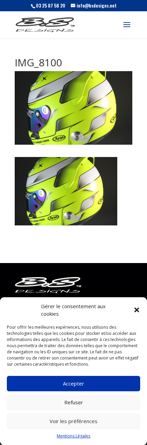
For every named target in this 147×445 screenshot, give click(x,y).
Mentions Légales (73, 436)
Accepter (73, 383)
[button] (136, 309)
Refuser (73, 402)
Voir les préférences (73, 421)
